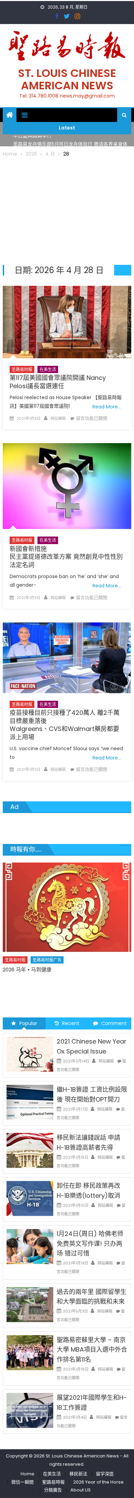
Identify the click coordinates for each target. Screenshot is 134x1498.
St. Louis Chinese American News (67, 79)
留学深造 (105, 1474)
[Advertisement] (67, 210)
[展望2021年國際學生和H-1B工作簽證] (30, 1410)
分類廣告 (53, 1490)
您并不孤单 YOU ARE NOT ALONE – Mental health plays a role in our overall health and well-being (63, 988)
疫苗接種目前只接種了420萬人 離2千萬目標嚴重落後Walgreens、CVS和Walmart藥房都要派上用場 (65, 724)
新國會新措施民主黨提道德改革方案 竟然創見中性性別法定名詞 (66, 556)
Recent (70, 1023)
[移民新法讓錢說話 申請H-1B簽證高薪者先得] (30, 1150)
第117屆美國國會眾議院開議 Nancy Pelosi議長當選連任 (58, 381)
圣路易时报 (22, 369)
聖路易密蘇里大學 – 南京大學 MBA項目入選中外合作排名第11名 (92, 1350)
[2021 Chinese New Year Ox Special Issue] (30, 1053)
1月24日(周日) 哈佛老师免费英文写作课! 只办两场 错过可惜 (90, 1243)
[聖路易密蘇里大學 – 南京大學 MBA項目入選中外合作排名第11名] (30, 1352)
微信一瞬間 (22, 1482)
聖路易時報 (53, 1482)
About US (80, 1490)
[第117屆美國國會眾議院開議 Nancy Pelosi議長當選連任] (67, 322)
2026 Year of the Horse (98, 1482)
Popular (28, 1023)
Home (27, 1474)
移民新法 (78, 1474)
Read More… (106, 406)
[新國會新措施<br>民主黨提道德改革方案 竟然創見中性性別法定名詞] (67, 486)
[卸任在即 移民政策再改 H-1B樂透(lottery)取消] (30, 1198)
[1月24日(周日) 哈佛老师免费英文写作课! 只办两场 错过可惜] (30, 1246)
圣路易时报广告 (47, 974)
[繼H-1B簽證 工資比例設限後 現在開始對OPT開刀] (30, 1102)
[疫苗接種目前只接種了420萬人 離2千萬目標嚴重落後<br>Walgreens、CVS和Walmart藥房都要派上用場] (67, 657)
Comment (114, 1023)
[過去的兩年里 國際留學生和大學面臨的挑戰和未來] (30, 1303)
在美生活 (48, 369)
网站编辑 (58, 418)
